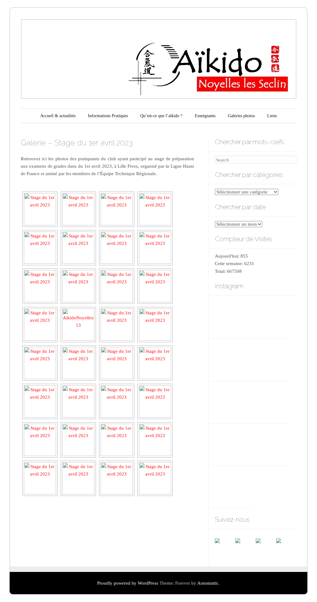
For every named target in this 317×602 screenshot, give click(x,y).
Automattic (208, 583)
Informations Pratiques (108, 115)
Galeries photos (241, 115)
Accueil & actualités (58, 115)
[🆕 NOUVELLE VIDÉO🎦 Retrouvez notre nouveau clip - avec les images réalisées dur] (270, 358)
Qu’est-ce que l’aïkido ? (161, 115)
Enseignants (205, 115)
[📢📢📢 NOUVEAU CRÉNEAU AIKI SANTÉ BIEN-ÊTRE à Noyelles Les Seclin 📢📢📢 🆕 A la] (270, 316)
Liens (272, 115)
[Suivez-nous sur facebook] (225, 548)
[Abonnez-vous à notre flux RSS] (245, 548)
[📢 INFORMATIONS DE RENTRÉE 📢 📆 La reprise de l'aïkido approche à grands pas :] (233, 401)
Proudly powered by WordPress (127, 583)
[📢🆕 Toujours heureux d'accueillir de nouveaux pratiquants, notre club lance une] (233, 358)
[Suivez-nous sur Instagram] (286, 548)
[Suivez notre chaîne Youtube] (266, 548)
